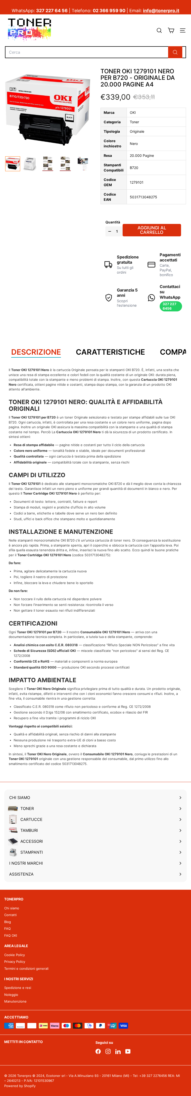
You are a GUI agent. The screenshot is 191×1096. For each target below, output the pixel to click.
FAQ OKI (10, 935)
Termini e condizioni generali (26, 968)
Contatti (10, 915)
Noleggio (11, 995)
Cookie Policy (14, 955)
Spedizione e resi (17, 988)
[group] (12, 163)
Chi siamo (11, 908)
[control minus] (109, 231)
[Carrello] (171, 30)
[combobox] (95, 52)
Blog (7, 922)
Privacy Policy (14, 962)
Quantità (112, 222)
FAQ (7, 928)
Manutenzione (15, 1001)
